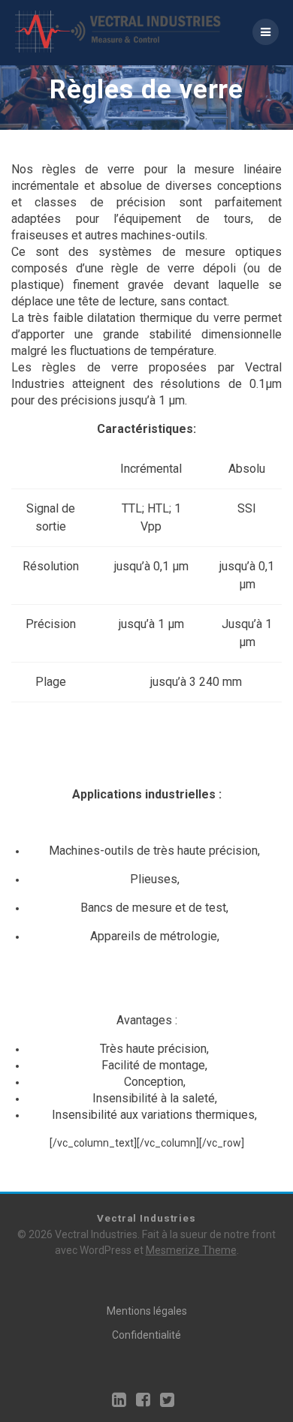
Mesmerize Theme (191, 1250)
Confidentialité (146, 1335)
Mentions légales (147, 1311)
